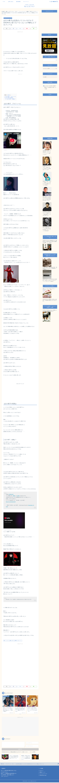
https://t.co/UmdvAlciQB (10, 501)
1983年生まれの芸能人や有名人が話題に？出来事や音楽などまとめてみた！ (50, 300)
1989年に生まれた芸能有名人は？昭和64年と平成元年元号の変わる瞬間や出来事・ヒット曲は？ (50, 241)
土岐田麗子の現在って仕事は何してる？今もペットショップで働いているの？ (47, 152)
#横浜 (14, 495)
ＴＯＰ (4, 1)
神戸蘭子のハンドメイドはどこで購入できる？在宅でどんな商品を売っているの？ (47, 168)
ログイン (41, 770)
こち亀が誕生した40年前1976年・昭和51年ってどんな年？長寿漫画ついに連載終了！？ (50, 268)
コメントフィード (43, 773)
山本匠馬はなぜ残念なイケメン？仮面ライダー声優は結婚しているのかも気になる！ (47, 213)
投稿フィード (42, 772)
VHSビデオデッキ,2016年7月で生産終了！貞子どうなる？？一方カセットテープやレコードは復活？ (50, 280)
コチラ (6, 776)
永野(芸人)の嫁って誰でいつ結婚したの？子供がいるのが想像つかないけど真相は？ (47, 183)
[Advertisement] (20, 41)
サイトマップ (26, 1)
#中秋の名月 (11, 494)
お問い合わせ (10, 1)
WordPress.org (43, 775)
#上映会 (18, 495)
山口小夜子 (12, 640)
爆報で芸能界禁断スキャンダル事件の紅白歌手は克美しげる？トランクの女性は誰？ (47, 229)
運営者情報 (18, 1)
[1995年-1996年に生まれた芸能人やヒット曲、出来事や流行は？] (50, 317)
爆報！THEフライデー (19, 640)
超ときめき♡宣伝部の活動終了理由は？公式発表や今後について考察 (50, 87)
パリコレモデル (7, 640)
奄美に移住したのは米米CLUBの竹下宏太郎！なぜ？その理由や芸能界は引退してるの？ (47, 198)
